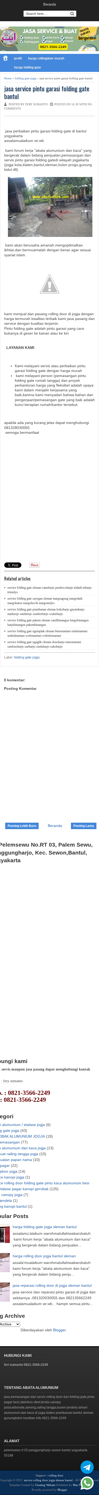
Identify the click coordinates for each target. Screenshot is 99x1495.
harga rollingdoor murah (46, 58)
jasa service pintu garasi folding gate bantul (46, 92)
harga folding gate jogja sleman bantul (45, 1227)
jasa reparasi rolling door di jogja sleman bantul (52, 1285)
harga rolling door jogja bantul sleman (44, 1256)
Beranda (49, 4)
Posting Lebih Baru (22, 826)
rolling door (56, 1475)
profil (18, 58)
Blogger (59, 1330)
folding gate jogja (25, 78)
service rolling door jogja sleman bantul (48, 1480)
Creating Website (45, 1485)
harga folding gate (27, 67)
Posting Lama (83, 826)
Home (8, 78)
